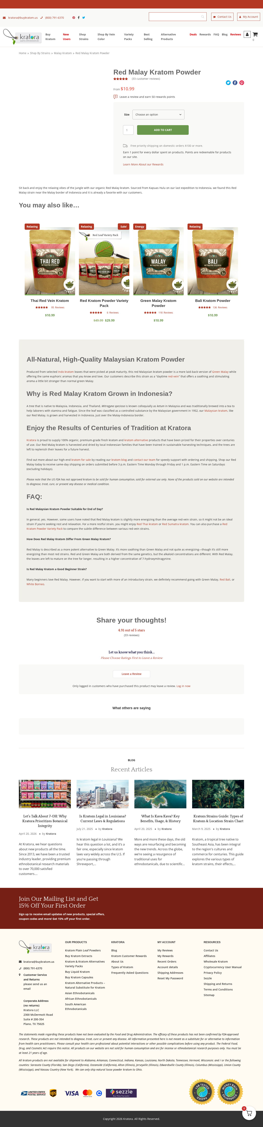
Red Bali (225, 579)
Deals (193, 34)
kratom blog (119, 460)
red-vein (173, 376)
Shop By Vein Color (106, 37)
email (27, 989)
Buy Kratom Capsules (79, 977)
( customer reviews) (146, 78)
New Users (66, 37)
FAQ (216, 34)
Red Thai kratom (147, 524)
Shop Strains (83, 37)
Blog (225, 34)
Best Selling (148, 37)
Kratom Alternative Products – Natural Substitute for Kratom (85, 985)
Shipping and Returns (218, 984)
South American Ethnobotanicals (76, 1006)
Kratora (31, 440)
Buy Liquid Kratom (77, 972)
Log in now (183, 686)
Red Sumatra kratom (175, 524)
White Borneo (35, 584)
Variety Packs (129, 37)
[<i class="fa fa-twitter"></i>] (83, 17)
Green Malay (220, 372)
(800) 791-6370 (32, 968)
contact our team (144, 460)
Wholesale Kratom (216, 961)
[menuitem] (74, 17)
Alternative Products (168, 37)
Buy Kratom (50, 37)
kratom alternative (136, 440)
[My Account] (247, 34)
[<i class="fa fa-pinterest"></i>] (74, 17)
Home (22, 53)
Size (126, 114)
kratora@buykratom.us (38, 962)
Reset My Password (170, 978)
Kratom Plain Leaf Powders (83, 950)
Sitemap (209, 995)
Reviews (235, 34)
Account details (167, 967)
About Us (117, 961)
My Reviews (165, 950)
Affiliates (209, 956)
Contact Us (224, 16)
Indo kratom (66, 372)
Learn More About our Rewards (143, 164)
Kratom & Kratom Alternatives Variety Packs (85, 964)
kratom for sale (81, 460)
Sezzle (208, 978)
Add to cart (163, 130)
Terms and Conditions (218, 989)
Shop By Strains (40, 53)
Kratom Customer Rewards (129, 956)
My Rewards (165, 956)
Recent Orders (166, 961)
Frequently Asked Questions (129, 972)
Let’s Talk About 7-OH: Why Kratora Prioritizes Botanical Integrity (44, 821)
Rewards (205, 34)
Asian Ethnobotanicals (80, 993)
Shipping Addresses (170, 972)
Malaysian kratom (215, 410)
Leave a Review (131, 674)
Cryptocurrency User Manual (223, 967)
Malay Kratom (63, 53)
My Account (250, 16)
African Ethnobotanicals (81, 998)
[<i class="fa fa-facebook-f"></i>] (79, 17)
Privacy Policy (213, 972)
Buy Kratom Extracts (78, 956)
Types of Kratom (122, 967)
